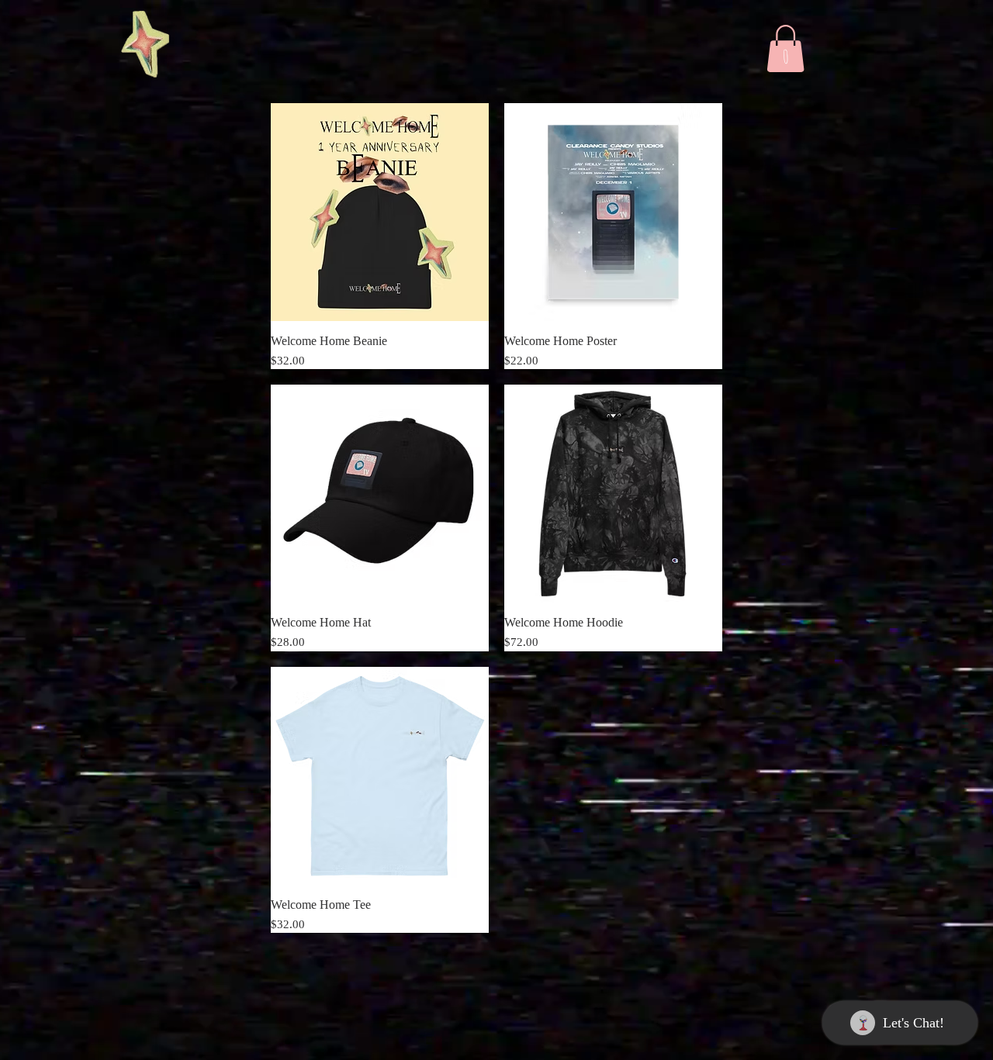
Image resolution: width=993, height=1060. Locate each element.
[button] (785, 48)
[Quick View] (380, 212)
